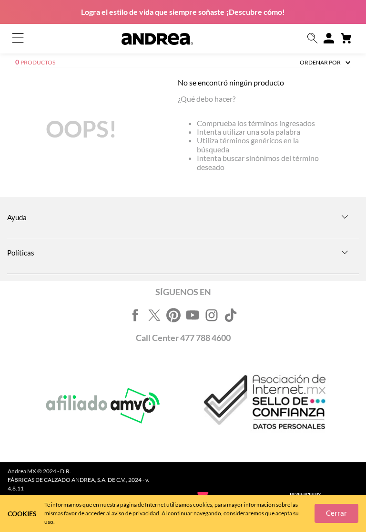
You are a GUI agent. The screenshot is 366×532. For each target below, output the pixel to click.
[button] (312, 39)
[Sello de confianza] (263, 406)
